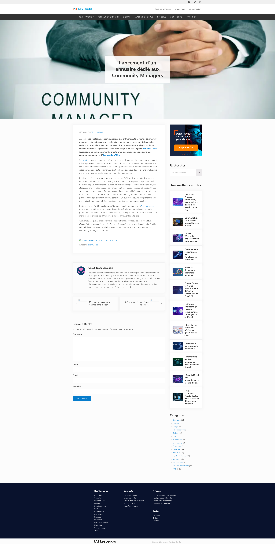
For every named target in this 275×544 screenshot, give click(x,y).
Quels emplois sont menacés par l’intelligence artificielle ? (191, 254)
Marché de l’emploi (101, 522)
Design (175, 426)
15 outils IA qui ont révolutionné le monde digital (192, 379)
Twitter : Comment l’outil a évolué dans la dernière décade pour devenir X (192, 397)
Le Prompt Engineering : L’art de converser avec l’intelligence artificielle (191, 311)
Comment (78, 334)
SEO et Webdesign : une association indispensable (192, 237)
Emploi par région (130, 495)
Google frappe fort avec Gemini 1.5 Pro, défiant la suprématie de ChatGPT (192, 290)
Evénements (177, 443)
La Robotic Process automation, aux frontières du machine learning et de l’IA (191, 202)
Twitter (155, 518)
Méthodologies (99, 501)
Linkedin (156, 521)
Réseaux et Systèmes (181, 466)
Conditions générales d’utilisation (165, 495)
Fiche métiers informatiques (134, 501)
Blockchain (177, 420)
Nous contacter (129, 503)
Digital (91, 245)
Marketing (176, 459)
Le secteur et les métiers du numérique (191, 346)
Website (77, 386)
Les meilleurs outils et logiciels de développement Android (192, 362)
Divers (175, 436)
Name (75, 364)
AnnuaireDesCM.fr (111, 155)
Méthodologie (178, 462)
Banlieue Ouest (150, 148)
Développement (179, 430)
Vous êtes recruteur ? (131, 506)
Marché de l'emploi (179, 456)
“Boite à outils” (147, 206)
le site (85, 160)
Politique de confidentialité (162, 498)
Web (96, 245)
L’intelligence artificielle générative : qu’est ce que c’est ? (191, 330)
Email (75, 375)
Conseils (176, 423)
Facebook (156, 515)
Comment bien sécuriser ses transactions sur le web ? (192, 222)
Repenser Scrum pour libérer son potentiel (190, 271)
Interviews (176, 452)
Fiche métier (177, 446)
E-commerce (177, 439)
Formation (176, 449)
